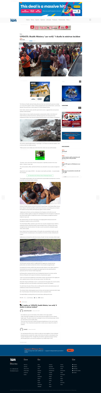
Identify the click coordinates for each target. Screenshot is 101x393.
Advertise (25, 366)
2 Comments (64, 159)
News (32, 20)
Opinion (42, 20)
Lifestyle (48, 20)
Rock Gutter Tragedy (24, 301)
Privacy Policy (26, 370)
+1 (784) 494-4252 (14, 368)
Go (79, 107)
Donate (70, 138)
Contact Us (26, 372)
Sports (37, 20)
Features (54, 20)
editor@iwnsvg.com (14, 370)
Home (28, 20)
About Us (25, 364)
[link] (13, 20)
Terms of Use (26, 368)
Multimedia (62, 20)
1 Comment (64, 166)
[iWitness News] (13, 359)
